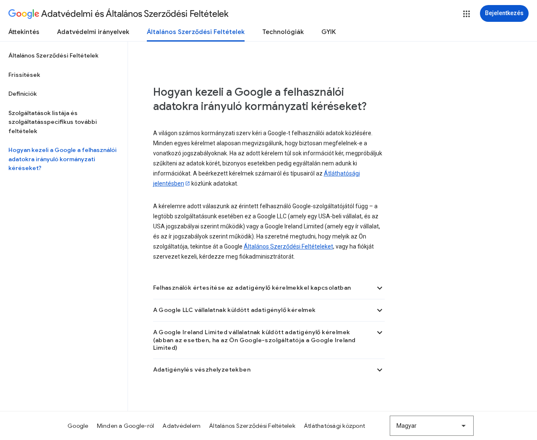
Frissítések (24, 75)
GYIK (328, 32)
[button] (466, 13)
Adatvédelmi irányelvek (93, 32)
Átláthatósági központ (334, 426)
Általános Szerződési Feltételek (196, 32)
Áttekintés (23, 32)
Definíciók (22, 93)
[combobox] (432, 426)
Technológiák (283, 32)
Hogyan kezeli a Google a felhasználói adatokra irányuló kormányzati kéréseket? (62, 159)
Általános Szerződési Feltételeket (288, 246)
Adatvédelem (181, 426)
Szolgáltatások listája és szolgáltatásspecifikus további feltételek (52, 122)
